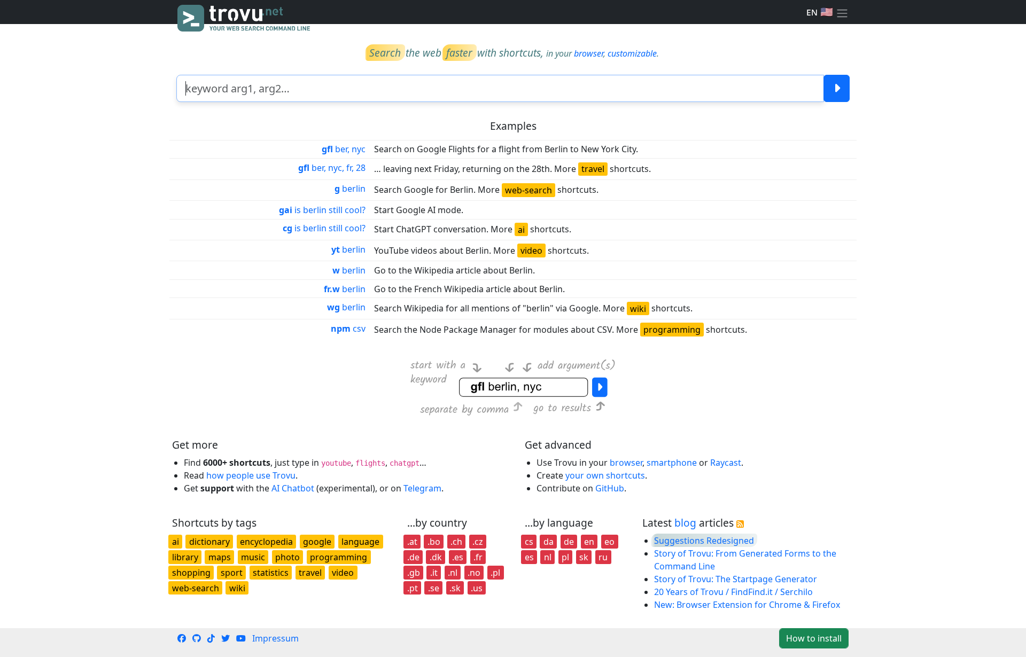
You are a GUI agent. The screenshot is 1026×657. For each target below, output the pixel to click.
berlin (350, 188)
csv (348, 328)
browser (588, 53)
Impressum (275, 638)
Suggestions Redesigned (704, 540)
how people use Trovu (251, 475)
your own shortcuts (605, 475)
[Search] (836, 88)
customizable (632, 53)
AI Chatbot (292, 488)
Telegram (422, 488)
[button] (842, 12)
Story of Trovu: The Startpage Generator (735, 579)
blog (685, 522)
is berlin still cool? (322, 210)
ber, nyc (344, 149)
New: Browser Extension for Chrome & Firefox (747, 605)
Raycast (725, 462)
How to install (814, 638)
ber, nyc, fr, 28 (332, 168)
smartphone (672, 462)
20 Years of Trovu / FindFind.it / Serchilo (733, 592)
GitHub (609, 488)
